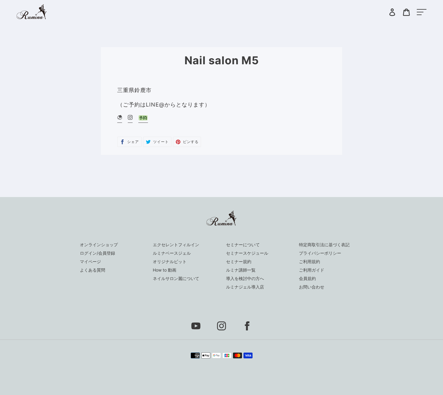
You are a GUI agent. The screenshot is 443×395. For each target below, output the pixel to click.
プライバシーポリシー (320, 253)
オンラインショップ (99, 244)
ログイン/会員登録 (97, 253)
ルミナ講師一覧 (241, 269)
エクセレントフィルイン (176, 244)
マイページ (90, 261)
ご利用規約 (309, 261)
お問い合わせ (311, 286)
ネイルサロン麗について (176, 278)
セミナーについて (243, 244)
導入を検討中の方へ (245, 278)
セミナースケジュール (247, 253)
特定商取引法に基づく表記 (324, 244)
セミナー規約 (238, 261)
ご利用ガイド (311, 269)
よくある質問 (92, 269)
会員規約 (307, 278)
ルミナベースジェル (172, 253)
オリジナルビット (170, 261)
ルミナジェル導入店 (245, 286)
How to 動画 (164, 269)
